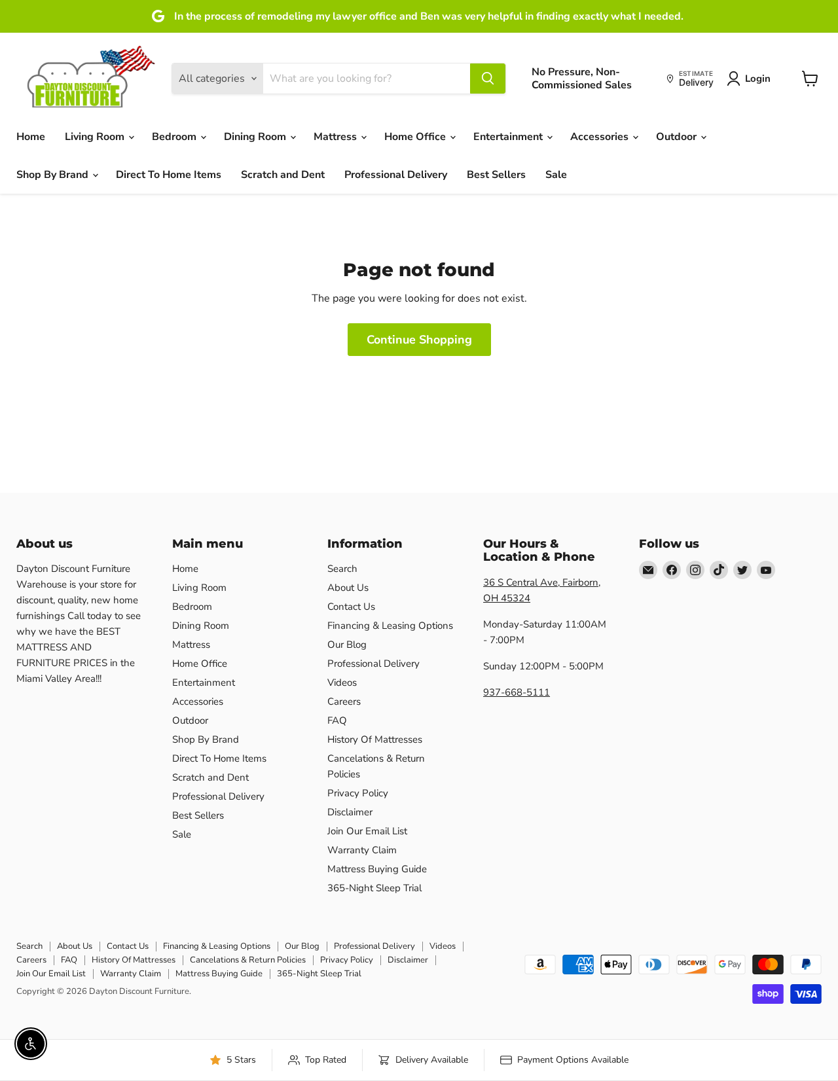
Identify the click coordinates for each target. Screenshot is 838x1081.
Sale (556, 175)
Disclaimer (350, 812)
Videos (342, 682)
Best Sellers (496, 175)
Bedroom (175, 137)
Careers (344, 701)
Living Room (96, 137)
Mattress (336, 137)
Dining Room (256, 137)
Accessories (600, 137)
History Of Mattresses (374, 739)
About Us (348, 587)
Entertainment (509, 137)
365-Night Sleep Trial (374, 888)
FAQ (337, 720)
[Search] (487, 78)
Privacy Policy (357, 793)
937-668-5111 (516, 692)
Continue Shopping (419, 339)
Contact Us (351, 606)
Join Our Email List (367, 831)
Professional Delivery (395, 175)
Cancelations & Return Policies (248, 960)
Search (342, 568)
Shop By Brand (53, 175)
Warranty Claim (362, 850)
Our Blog (347, 644)
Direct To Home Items (168, 175)
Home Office (416, 137)
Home (30, 137)
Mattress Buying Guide (377, 869)
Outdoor (677, 137)
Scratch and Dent (283, 175)
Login (758, 78)
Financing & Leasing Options (390, 625)
